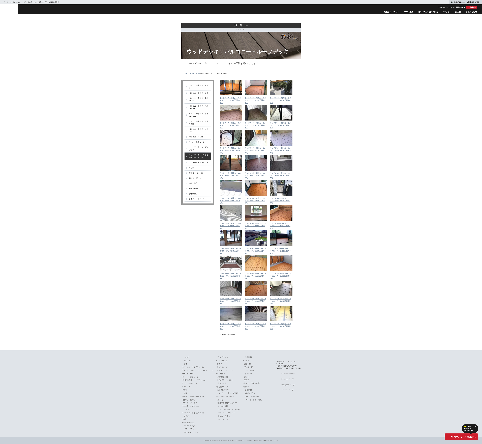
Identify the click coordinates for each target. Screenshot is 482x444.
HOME (186, 357)
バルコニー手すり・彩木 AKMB (199, 123)
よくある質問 (471, 12)
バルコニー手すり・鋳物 (198, 93)
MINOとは (408, 12)
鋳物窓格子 (193, 183)
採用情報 (248, 390)
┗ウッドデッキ (221, 361)
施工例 (458, 12)
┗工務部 (245, 380)
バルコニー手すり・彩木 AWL (199, 130)
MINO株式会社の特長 (253, 400)
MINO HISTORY (252, 396)
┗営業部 (245, 377)
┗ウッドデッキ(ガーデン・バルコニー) (197, 370)
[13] (234, 334)
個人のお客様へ (224, 416)
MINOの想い (250, 393)
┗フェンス (185, 387)
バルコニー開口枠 (196, 137)
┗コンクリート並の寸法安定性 (227, 393)
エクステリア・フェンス (198, 163)
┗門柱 (184, 390)
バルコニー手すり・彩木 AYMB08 (199, 115)
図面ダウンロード (191, 432)
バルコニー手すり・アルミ (198, 86)
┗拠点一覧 (246, 364)
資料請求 (473, 7)
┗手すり (218, 364)
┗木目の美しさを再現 (224, 380)
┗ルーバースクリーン (190, 377)
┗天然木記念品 (187, 423)
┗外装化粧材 (220, 374)
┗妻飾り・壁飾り (188, 400)
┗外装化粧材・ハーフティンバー (194, 380)
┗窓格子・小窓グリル (190, 406)
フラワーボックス (196, 173)
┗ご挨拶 (245, 361)
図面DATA (459, 7)
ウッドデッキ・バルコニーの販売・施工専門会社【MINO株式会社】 (252, 440)
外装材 (191, 168)
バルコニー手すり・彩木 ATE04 (199, 99)
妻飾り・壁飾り (195, 178)
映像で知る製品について (227, 403)
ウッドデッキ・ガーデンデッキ (198, 148)
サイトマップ (223, 419)
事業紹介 (248, 374)
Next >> (230, 334)
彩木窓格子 (193, 189)
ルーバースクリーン (197, 142)
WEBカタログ (445, 7)
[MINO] (9, 9)
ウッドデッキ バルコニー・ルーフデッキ (198, 156)
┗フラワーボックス (189, 383)
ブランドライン (190, 429)
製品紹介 (187, 361)
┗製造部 (245, 387)
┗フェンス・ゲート (223, 367)
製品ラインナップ (391, 12)
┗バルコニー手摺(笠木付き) (192, 367)
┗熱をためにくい (222, 387)
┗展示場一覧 (247, 367)
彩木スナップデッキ (197, 199)
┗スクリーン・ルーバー (224, 370)
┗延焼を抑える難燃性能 (224, 396)
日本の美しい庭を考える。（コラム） (434, 12)
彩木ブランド (223, 357)
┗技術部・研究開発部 (251, 383)
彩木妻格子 (193, 194)
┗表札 (184, 419)
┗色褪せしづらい (222, 390)
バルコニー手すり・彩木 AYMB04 (199, 107)
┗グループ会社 (248, 370)
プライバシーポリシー (226, 413)
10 (227, 334)
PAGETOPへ (297, 350)
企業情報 (248, 357)
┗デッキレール (187, 374)
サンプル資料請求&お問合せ (229, 409)
